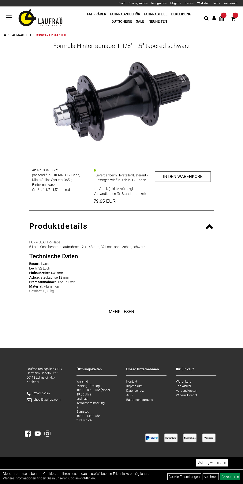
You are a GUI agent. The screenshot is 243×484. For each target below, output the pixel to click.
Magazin (175, 3)
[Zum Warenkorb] (233, 19)
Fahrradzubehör (125, 14)
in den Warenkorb (183, 176)
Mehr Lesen (121, 311)
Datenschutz (135, 390)
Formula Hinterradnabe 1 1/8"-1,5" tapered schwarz (121, 45)
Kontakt (131, 381)
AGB (129, 395)
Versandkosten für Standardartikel (119, 194)
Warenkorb (230, 3)
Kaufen (189, 3)
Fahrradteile (155, 14)
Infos (216, 3)
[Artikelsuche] (206, 19)
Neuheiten (158, 21)
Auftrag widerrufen (212, 463)
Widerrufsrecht (186, 395)
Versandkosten (186, 390)
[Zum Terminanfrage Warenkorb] (221, 19)
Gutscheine (121, 21)
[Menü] (9, 17)
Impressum (134, 386)
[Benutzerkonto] (214, 18)
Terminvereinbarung (91, 403)
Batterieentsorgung (139, 400)
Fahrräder (96, 14)
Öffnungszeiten (138, 3)
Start (122, 3)
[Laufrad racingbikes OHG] (45, 17)
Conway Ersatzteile (52, 35)
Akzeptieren (230, 477)
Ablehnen (211, 477)
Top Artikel (183, 386)
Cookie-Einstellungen (184, 477)
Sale (140, 21)
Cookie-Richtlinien (81, 478)
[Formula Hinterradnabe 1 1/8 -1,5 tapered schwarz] (121, 101)
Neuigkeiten (158, 3)
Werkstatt (203, 3)
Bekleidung (181, 14)
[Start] (5, 35)
